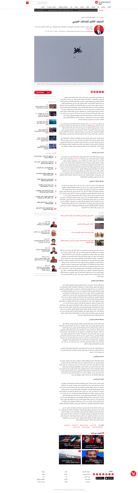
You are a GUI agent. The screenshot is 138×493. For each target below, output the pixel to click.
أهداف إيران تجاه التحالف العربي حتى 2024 (82, 232)
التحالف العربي (92, 124)
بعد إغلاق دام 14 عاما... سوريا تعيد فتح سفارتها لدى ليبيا (43, 157)
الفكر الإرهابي (75, 425)
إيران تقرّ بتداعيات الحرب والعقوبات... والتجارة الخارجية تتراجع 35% (44, 191)
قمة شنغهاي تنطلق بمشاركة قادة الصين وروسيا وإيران (41, 131)
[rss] (94, 474)
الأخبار (109, 7)
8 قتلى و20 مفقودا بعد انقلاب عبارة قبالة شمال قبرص (42, 123)
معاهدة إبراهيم (76, 427)
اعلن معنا (88, 482)
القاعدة (65, 195)
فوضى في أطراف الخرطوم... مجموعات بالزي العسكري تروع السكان (68, 10)
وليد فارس (89, 31)
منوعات (82, 7)
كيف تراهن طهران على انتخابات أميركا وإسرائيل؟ (72, 445)
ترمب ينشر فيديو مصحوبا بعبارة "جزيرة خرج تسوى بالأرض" (96, 10)
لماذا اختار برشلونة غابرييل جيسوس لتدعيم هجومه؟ (41, 107)
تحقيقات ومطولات (63, 7)
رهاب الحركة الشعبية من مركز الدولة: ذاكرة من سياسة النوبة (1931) (42, 259)
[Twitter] (109, 474)
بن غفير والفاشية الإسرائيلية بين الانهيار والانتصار (42, 147)
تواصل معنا (87, 479)
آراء (98, 7)
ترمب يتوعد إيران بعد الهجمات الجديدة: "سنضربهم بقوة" (45, 185)
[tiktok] (97, 474)
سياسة (103, 7)
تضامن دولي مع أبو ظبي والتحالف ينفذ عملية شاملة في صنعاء (77, 216)
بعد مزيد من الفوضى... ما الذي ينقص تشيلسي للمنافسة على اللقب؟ (42, 115)
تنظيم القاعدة (67, 425)
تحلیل (47, 144)
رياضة (76, 7)
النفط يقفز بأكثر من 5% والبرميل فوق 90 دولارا (43, 10)
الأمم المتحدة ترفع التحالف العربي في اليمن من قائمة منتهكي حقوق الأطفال (77, 241)
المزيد (42, 7)
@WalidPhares (62, 31)
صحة (71, 7)
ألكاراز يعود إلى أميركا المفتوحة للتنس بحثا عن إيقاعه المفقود (42, 139)
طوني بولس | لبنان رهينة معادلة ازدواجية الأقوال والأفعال (45, 180)
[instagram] (106, 474)
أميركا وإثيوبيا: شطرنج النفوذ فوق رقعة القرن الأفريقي (44, 208)
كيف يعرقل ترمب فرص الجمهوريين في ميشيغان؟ (94, 446)
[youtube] (103, 474)
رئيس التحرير (87, 477)
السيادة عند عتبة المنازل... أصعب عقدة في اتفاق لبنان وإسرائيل (43, 162)
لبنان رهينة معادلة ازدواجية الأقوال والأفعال (71, 461)
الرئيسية (102, 17)
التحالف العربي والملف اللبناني (85, 224)
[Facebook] (112, 474)
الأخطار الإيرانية (77, 159)
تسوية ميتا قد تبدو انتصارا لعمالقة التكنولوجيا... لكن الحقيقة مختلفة (43, 268)
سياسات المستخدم (86, 472)
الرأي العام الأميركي (84, 425)
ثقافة (87, 7)
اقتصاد (93, 7)
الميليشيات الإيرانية (86, 427)
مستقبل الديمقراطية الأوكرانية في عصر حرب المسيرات (94, 460)
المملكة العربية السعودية (97, 427)
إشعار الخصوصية (86, 474)
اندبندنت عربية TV (51, 7)
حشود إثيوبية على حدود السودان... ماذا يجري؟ (44, 168)
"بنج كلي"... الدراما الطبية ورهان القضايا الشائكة (45, 203)
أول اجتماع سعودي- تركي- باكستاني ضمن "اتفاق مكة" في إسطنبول (44, 197)
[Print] (92, 92)
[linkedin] (100, 474)
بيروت (61, 173)
